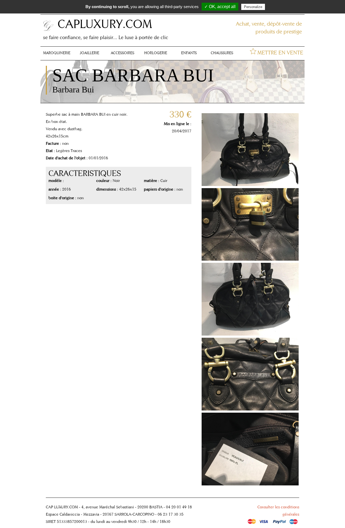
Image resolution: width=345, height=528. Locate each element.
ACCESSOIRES (122, 53)
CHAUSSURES (222, 53)
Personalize (253, 7)
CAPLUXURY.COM (105, 23)
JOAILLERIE (89, 53)
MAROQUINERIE (56, 53)
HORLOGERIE (155, 53)
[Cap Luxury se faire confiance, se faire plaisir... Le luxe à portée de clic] (48, 30)
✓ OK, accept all (220, 6)
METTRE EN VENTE (280, 52)
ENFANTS (189, 53)
